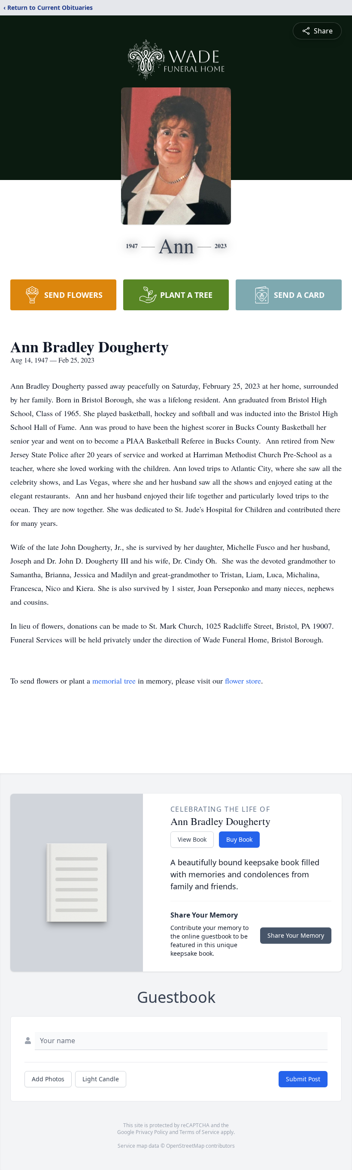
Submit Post (303, 1079)
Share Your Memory (295, 935)
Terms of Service (199, 1132)
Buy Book (239, 839)
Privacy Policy (152, 1132)
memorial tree (114, 680)
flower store (243, 680)
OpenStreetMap (185, 1145)
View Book (192, 839)
